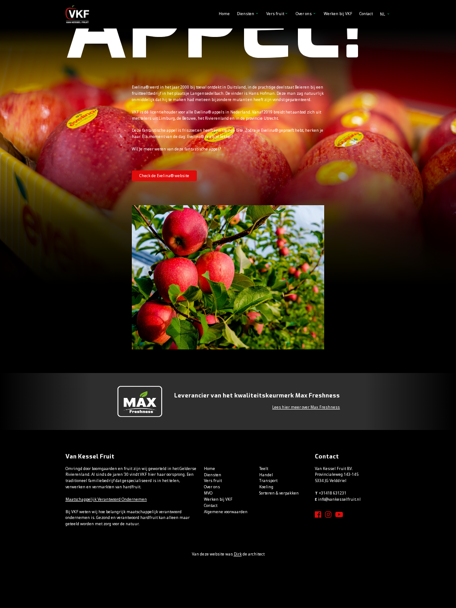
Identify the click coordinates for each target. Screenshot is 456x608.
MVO (208, 492)
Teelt (263, 468)
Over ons (304, 13)
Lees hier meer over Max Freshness (306, 407)
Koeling (266, 486)
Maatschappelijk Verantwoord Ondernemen (106, 499)
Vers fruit (275, 13)
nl (383, 14)
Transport (268, 480)
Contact (366, 13)
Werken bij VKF (338, 13)
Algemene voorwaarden (226, 511)
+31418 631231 (332, 492)
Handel (266, 474)
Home (224, 13)
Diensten (245, 13)
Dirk (238, 553)
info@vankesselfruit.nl (339, 499)
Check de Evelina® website (164, 175)
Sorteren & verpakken (279, 492)
